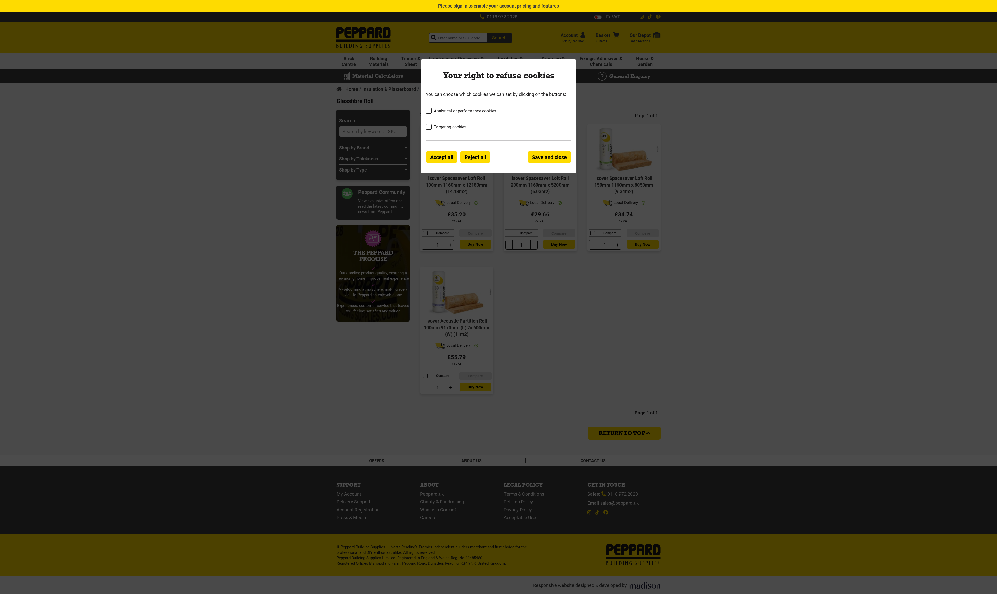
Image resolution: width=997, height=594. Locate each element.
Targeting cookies (450, 126)
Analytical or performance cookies (465, 110)
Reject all (475, 157)
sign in (460, 6)
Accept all (441, 157)
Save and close (549, 157)
